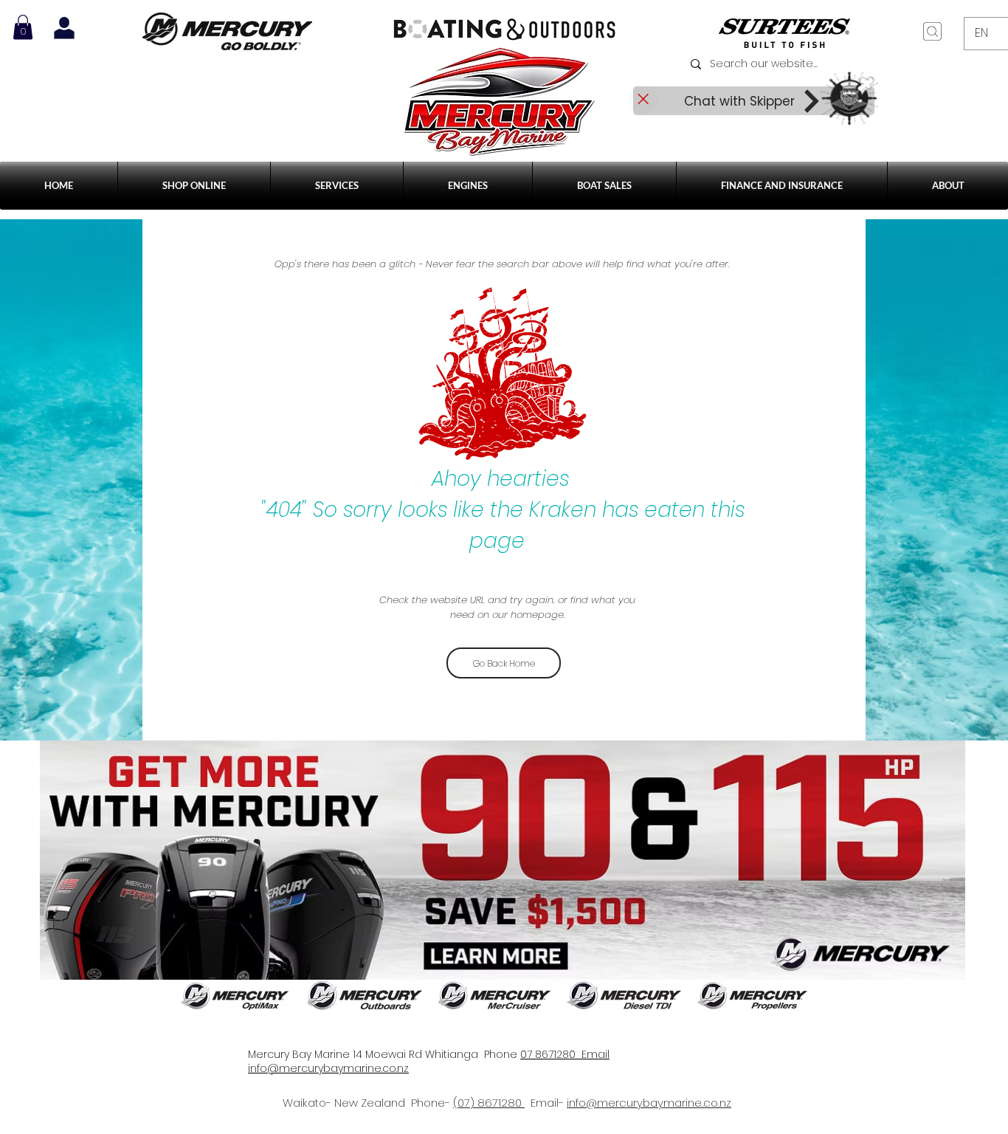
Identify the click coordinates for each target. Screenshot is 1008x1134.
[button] (337, 186)
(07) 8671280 (489, 1102)
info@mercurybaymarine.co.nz (649, 1102)
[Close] (642, 99)
